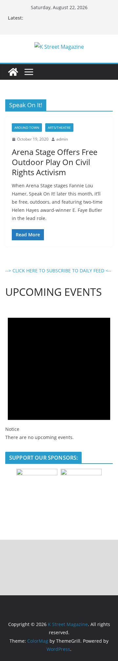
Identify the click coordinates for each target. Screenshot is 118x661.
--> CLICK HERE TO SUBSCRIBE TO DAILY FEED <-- (58, 270)
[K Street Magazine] (13, 72)
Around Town (26, 127)
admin (62, 139)
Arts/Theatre (59, 127)
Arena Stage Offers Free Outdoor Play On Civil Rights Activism (54, 162)
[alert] (59, 373)
